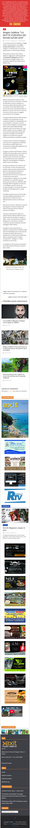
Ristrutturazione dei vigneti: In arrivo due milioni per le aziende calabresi (14, 376)
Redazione (15, 40)
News (4, 29)
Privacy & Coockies (7, 763)
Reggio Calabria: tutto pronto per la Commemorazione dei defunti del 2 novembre (15, 348)
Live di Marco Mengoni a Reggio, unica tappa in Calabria (14, 321)
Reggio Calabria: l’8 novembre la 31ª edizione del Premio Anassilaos (15, 292)
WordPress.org (5, 782)
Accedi (3, 772)
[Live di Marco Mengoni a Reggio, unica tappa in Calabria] (15, 305)
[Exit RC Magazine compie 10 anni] (15, 516)
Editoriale (5, 525)
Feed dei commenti (7, 778)
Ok (11, 24)
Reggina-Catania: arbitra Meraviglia (17, 297)
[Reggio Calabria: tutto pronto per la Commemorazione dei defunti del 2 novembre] (15, 331)
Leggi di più (17, 24)
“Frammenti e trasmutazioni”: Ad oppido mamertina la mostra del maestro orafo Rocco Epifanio (14, 796)
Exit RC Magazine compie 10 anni (14, 529)
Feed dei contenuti (6, 775)
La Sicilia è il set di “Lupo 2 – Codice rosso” (13, 791)
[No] (28, 13)
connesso (10, 391)
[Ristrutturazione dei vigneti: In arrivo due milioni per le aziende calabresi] (15, 359)
